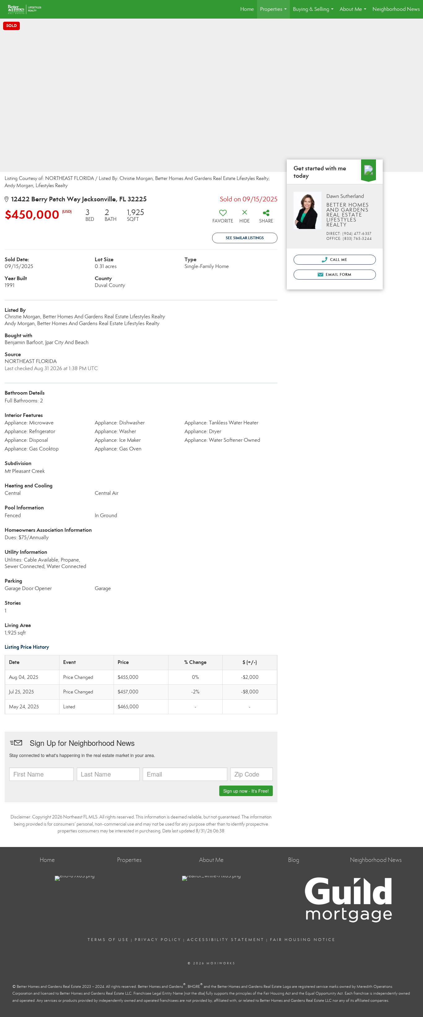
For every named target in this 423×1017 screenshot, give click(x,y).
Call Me (338, 259)
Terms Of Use (108, 939)
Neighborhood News (396, 9)
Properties (274, 12)
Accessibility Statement (225, 939)
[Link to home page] (27, 9)
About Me (354, 12)
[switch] (223, 218)
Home (247, 9)
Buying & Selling (314, 12)
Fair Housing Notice (303, 939)
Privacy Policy (158, 939)
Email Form (338, 274)
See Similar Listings (245, 237)
